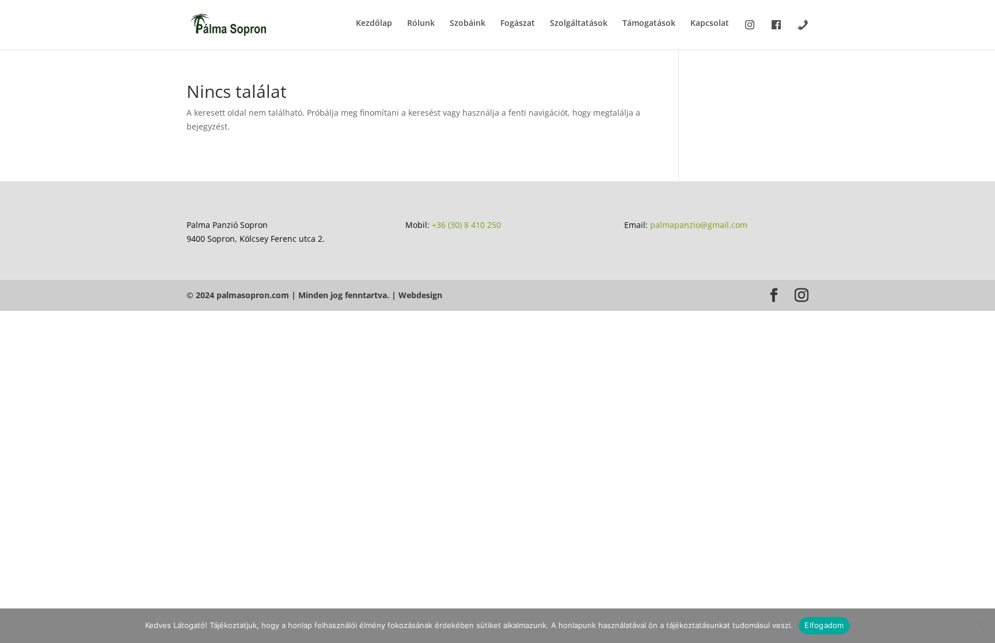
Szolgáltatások (578, 23)
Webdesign (420, 295)
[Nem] (980, 625)
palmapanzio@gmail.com (698, 224)
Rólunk (421, 23)
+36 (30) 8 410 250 (466, 224)
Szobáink (467, 23)
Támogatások (648, 23)
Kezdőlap (374, 23)
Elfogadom (824, 625)
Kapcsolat (709, 23)
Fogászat (517, 23)
